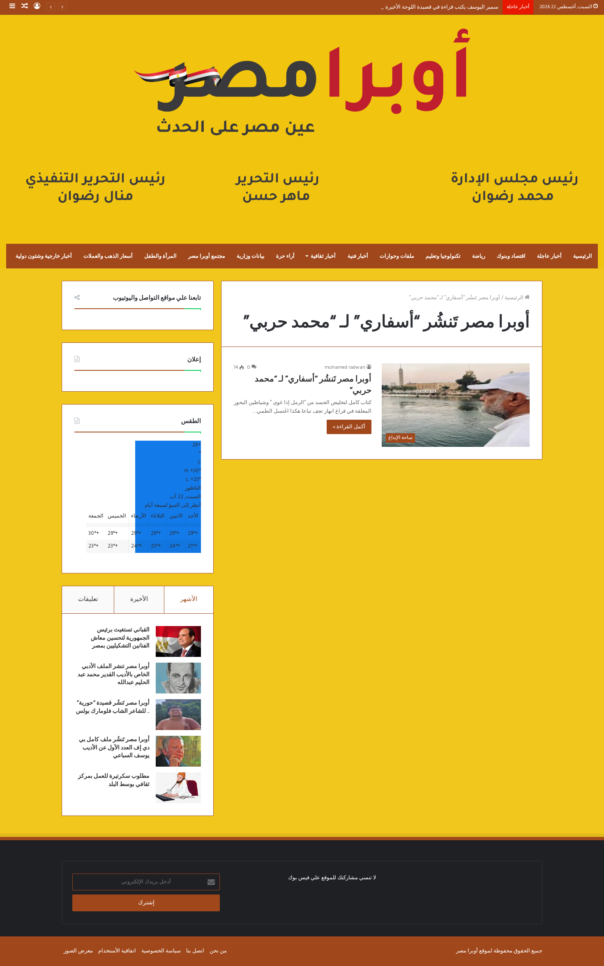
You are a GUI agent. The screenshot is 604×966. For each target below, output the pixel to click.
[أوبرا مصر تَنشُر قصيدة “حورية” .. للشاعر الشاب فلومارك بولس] (178, 714)
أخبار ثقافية (323, 256)
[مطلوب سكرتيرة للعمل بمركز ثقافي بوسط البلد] (178, 787)
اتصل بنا (195, 951)
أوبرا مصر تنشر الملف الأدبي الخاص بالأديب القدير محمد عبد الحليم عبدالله (114, 674)
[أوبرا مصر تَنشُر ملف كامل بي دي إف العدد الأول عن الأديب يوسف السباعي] (178, 751)
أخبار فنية (358, 256)
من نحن (218, 951)
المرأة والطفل (160, 256)
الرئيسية (582, 256)
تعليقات (88, 599)
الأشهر (188, 599)
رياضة (478, 256)
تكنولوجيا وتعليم (443, 256)
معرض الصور (78, 951)
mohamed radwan (345, 367)
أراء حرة (285, 256)
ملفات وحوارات (397, 256)
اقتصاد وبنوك (511, 256)
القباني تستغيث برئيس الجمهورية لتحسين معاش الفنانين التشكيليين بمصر (120, 638)
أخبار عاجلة (549, 256)
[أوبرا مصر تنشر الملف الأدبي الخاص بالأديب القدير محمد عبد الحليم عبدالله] (178, 678)
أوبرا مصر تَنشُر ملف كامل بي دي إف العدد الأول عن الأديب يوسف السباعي (114, 747)
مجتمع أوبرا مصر (206, 256)
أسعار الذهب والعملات (108, 256)
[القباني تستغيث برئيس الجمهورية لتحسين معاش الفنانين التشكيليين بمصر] (178, 641)
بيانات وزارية (251, 256)
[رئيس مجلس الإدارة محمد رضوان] (302, 121)
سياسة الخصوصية (161, 951)
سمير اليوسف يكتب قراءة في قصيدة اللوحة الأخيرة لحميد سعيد (428, 7)
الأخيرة (139, 599)
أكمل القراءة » (349, 427)
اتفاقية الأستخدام (117, 951)
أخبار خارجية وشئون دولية (44, 256)
